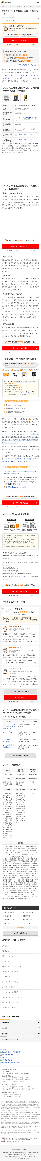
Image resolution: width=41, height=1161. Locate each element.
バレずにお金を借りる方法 (10, 1078)
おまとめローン (7, 977)
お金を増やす (19, 1079)
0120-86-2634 (22, 394)
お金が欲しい (6, 1081)
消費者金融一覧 (7, 1071)
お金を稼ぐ (14, 1081)
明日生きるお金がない (9, 1079)
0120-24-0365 (29, 117)
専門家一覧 (24, 1152)
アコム (11, 1073)
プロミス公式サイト (25, 576)
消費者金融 (5, 951)
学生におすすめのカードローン (12, 1002)
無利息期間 (26, 916)
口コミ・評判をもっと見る (20, 691)
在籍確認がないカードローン (11, 966)
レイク (21, 1073)
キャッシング (6, 961)
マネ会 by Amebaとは (8, 1152)
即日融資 (5, 1090)
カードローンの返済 (8, 987)
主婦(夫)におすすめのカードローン (12, 1094)
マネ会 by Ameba (11, 1114)
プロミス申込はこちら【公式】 (16, 487)
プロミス (18, 6)
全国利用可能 (9, 920)
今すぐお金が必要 (23, 1078)
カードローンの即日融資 (10, 971)
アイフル (5, 1073)
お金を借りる (6, 946)
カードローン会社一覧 (9, 1069)
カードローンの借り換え (10, 982)
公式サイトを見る (20, 697)
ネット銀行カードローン (10, 1039)
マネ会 (2, 6)
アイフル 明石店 (8, 732)
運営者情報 (17, 1152)
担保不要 (8, 916)
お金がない (21, 1081)
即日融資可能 (9, 912)
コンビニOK (27, 923)
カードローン (9, 6)
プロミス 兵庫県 (26, 6)
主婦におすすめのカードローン (12, 997)
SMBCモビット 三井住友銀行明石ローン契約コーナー (9, 726)
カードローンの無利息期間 (10, 1086)
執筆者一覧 (30, 1152)
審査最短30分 (27, 920)
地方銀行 (5, 1034)
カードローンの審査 (8, 1007)
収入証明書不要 (28, 912)
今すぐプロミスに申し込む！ (20, 40)
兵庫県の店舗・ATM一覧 (20, 755)
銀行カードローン (8, 956)
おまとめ (8, 923)
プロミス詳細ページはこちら (28, 65)
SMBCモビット (28, 1073)
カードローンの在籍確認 (10, 992)
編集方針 (36, 1152)
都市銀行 (5, 1028)
